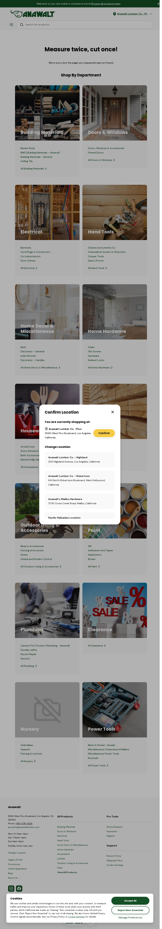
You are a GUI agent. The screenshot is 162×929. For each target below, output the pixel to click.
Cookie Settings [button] (76, 916)
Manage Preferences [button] (130, 917)
